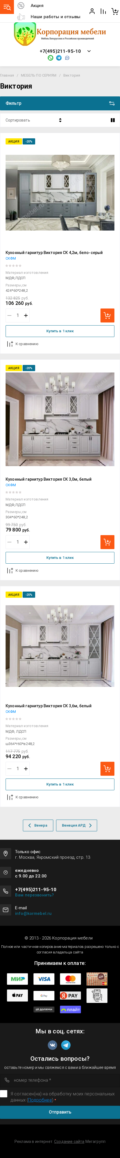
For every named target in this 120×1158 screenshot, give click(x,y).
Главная (7, 75)
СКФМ (11, 258)
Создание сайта (69, 1141)
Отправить (60, 1112)
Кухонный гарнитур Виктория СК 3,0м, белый (49, 479)
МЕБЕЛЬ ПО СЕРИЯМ (38, 75)
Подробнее (40, 1100)
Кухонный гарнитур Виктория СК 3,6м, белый (49, 706)
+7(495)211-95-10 (60, 51)
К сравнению (27, 344)
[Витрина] (113, 120)
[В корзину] (107, 315)
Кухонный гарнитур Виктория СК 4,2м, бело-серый (54, 252)
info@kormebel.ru (33, 913)
